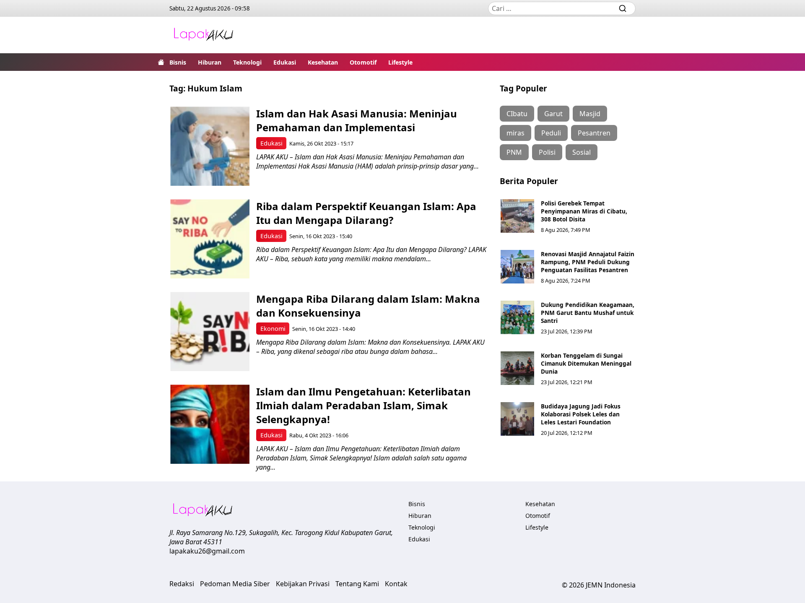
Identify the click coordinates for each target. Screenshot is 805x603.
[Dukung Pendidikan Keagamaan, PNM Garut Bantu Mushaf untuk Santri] (517, 317)
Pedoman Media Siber (235, 583)
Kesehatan (323, 62)
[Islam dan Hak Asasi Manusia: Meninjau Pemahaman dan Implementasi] (209, 146)
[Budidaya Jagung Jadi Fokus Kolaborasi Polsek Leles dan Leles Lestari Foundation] (517, 419)
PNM (514, 152)
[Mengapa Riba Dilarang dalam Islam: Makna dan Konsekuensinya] (209, 331)
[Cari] (622, 8)
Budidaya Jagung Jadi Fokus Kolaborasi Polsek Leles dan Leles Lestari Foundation (581, 414)
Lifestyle (400, 62)
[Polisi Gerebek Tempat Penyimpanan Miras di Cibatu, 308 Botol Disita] (517, 216)
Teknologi (247, 62)
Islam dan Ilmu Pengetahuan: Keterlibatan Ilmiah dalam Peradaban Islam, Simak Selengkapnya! (363, 405)
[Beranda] (161, 62)
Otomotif (363, 62)
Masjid (589, 113)
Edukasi (284, 62)
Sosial (581, 152)
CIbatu (516, 113)
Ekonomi (273, 329)
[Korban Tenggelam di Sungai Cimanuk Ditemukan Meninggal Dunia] (517, 368)
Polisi (547, 152)
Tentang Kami (357, 583)
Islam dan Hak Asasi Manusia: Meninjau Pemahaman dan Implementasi (356, 120)
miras (515, 133)
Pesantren (594, 133)
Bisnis (177, 62)
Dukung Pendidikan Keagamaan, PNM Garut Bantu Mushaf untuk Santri (587, 313)
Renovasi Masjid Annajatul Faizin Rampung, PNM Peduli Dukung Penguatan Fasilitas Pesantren (587, 262)
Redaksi (181, 583)
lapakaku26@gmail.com (207, 551)
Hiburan (209, 62)
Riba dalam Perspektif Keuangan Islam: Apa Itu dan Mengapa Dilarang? (366, 213)
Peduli (551, 133)
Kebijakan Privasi (303, 583)
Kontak (396, 583)
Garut (553, 113)
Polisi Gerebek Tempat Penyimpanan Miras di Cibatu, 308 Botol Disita (584, 211)
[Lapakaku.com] (203, 35)
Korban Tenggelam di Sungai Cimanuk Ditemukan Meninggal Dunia (586, 363)
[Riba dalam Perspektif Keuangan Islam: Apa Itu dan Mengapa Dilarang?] (209, 238)
